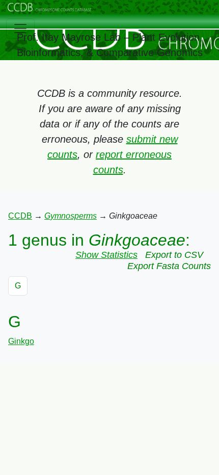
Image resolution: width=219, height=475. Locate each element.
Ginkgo (21, 341)
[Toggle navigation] (20, 28)
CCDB (20, 216)
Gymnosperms (70, 216)
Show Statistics (106, 255)
